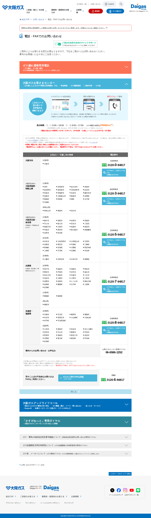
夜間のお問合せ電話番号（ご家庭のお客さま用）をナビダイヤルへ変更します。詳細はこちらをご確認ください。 (63, 28)
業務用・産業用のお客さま (53, 496)
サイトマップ (68, 503)
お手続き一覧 (82, 4)
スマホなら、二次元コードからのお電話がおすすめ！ (116, 173)
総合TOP (25, 19)
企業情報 (75, 496)
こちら (93, 142)
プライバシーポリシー (13, 503)
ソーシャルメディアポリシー (50, 503)
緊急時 (97, 11)
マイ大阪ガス (117, 11)
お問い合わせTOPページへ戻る (32, 465)
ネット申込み (33, 140)
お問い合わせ (96, 4)
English (111, 4)
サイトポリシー (30, 503)
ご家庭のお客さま (27, 496)
